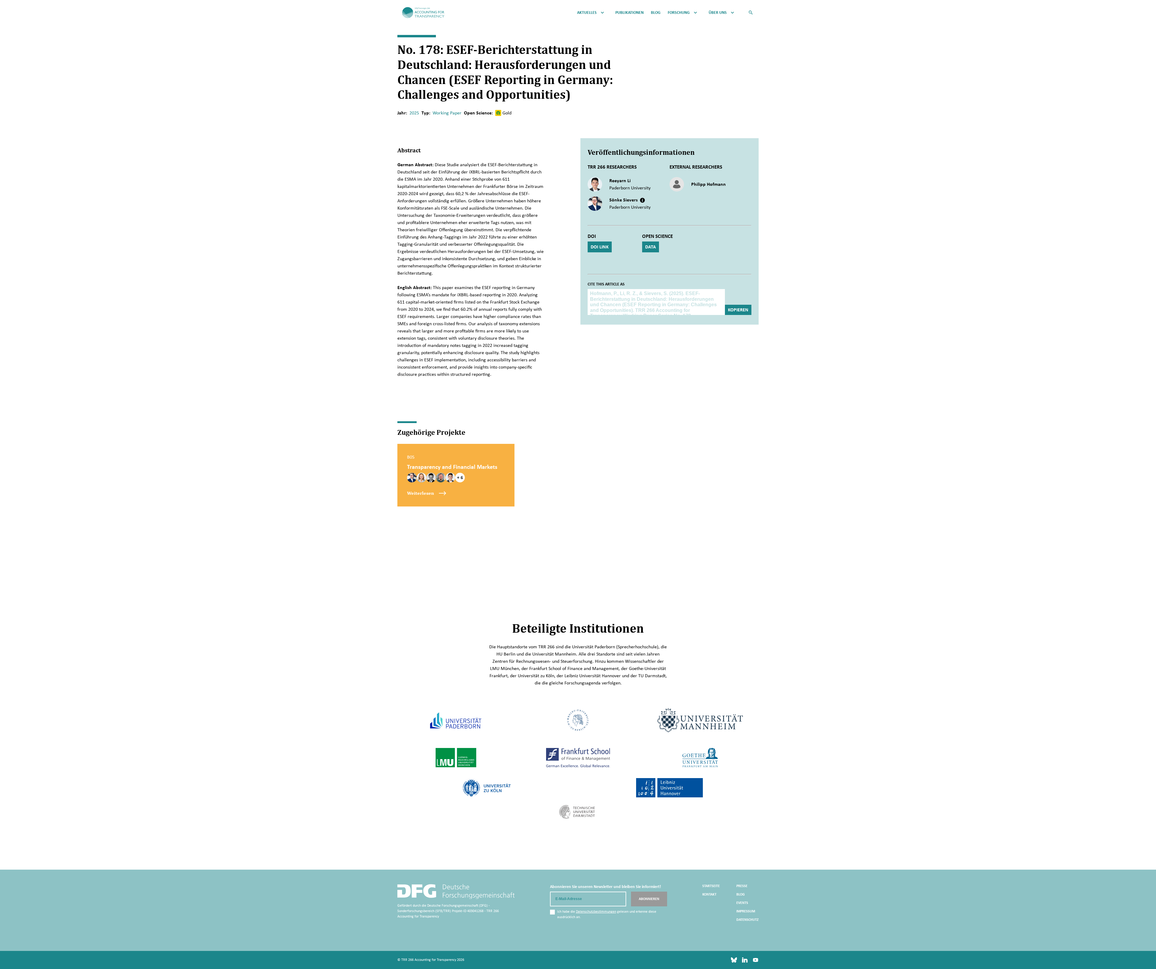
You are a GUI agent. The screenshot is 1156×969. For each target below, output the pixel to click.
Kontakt (709, 894)
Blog (655, 13)
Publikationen (629, 13)
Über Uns (718, 13)
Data (650, 247)
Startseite (711, 886)
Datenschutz (747, 919)
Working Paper (447, 113)
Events (742, 903)
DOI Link (600, 247)
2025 (414, 113)
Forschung (679, 13)
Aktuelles (587, 13)
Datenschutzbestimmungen (596, 911)
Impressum (745, 911)
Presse (741, 886)
